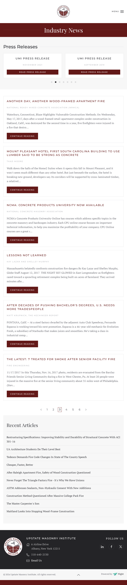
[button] (118, 11)
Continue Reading (22, 136)
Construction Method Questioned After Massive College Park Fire (45, 496)
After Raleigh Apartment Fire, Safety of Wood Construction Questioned (48, 472)
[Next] (86, 409)
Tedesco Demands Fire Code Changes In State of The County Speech (47, 457)
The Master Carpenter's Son (23, 503)
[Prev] (41, 409)
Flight (120, 573)
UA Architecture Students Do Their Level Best (33, 449)
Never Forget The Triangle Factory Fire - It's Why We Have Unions (45, 480)
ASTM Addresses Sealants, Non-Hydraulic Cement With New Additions (49, 488)
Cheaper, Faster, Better (20, 465)
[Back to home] (63, 11)
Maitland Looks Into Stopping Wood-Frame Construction (40, 511)
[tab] (51, 82)
